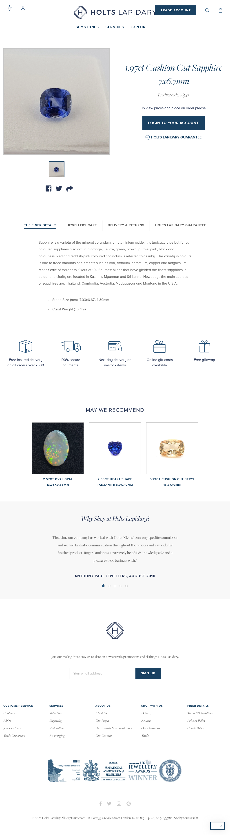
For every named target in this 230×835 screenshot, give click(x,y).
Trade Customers (14, 736)
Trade (145, 736)
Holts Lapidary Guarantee (176, 137)
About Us (101, 713)
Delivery (146, 713)
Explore (139, 27)
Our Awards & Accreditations (113, 728)
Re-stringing (57, 736)
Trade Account (176, 10)
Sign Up (148, 673)
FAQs (7, 721)
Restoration (56, 728)
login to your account (173, 123)
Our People (102, 721)
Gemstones (87, 27)
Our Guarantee (150, 728)
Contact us (10, 713)
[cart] (220, 10)
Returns (146, 721)
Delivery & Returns (126, 225)
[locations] (9, 8)
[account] (23, 8)
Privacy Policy (196, 721)
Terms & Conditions (200, 713)
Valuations (55, 713)
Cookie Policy (195, 728)
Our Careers (103, 736)
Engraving (55, 721)
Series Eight (190, 818)
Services (115, 27)
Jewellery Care (82, 225)
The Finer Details (40, 225)
